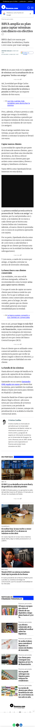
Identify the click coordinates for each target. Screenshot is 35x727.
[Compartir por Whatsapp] (14, 725)
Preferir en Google (26, 53)
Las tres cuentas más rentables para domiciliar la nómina (18, 103)
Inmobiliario (5, 526)
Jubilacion (31, 1)
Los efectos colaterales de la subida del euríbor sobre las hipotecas (25, 629)
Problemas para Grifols (10, 1)
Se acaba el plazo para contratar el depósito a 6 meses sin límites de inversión (25, 645)
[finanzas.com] (17, 706)
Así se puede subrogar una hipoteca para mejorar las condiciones (23, 676)
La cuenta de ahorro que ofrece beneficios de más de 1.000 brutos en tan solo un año (25, 692)
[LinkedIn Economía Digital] (20, 725)
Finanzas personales (7, 19)
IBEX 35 (3, 481)
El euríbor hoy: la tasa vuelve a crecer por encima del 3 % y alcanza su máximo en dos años (16, 531)
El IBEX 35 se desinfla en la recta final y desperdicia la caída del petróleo (17, 485)
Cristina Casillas (6, 51)
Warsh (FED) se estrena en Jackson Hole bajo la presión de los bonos (15, 573)
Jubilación (23, 1)
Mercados (4, 569)
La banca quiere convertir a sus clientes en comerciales (18, 316)
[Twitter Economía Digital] (17, 725)
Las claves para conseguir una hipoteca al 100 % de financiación (25, 660)
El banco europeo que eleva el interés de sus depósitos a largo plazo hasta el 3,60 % (25, 611)
